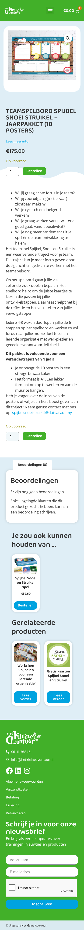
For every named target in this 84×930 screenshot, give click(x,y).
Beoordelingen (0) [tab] (32, 465)
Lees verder (25, 697)
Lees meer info (17, 141)
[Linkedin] (18, 770)
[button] (50, 10)
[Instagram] (27, 770)
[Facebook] (9, 770)
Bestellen (34, 171)
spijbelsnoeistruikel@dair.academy (42, 412)
